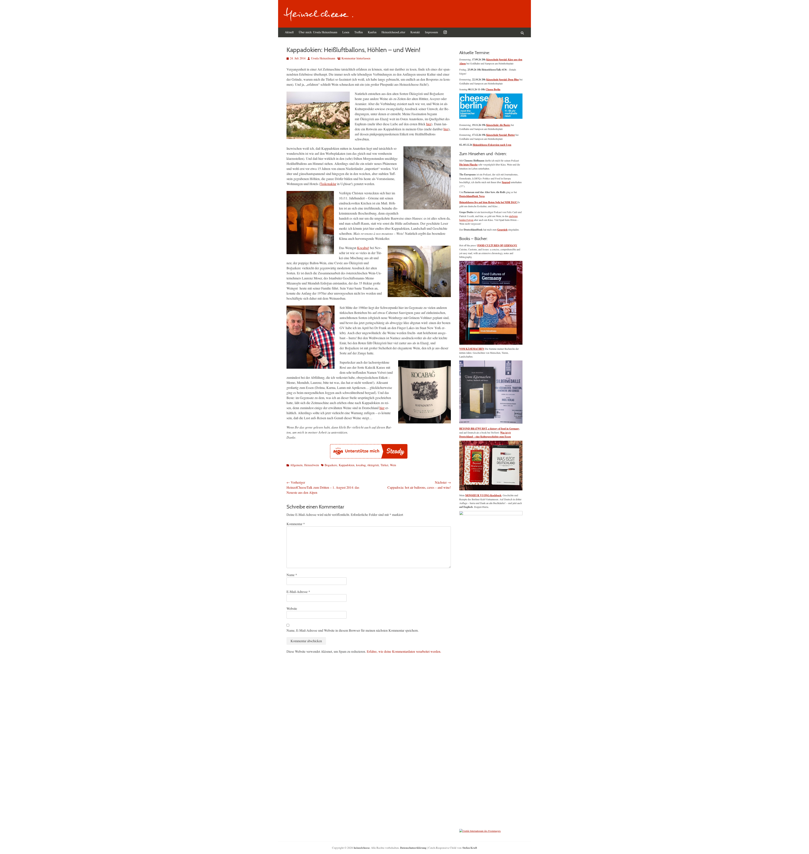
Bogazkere (331, 465)
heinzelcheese (362, 848)
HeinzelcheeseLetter (393, 32)
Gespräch (502, 229)
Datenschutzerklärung (413, 848)
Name (292, 574)
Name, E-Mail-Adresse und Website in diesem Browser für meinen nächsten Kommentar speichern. (353, 630)
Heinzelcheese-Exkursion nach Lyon (492, 145)
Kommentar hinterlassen (356, 58)
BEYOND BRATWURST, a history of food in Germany (489, 428)
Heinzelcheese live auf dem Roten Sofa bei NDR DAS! (488, 202)
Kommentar (296, 524)
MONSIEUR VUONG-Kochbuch (483, 495)
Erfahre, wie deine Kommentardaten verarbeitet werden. (404, 651)
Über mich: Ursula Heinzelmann (318, 32)
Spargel (506, 182)
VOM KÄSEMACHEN (471, 349)
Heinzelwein (311, 465)
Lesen (345, 32)
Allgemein (296, 465)
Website (292, 608)
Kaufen (372, 32)
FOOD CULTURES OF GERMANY (497, 245)
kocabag (361, 465)
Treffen (358, 32)
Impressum (431, 32)
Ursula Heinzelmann (323, 58)
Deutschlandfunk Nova (472, 196)
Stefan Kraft (469, 848)
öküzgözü (373, 465)
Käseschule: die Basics (498, 125)
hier (428, 124)
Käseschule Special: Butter (500, 135)
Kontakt (415, 32)
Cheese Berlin (493, 89)
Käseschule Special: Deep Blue (502, 79)
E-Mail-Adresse (298, 591)
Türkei (384, 465)
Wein (393, 465)
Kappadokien (346, 465)
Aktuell (289, 32)
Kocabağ (363, 248)
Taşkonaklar (328, 183)
